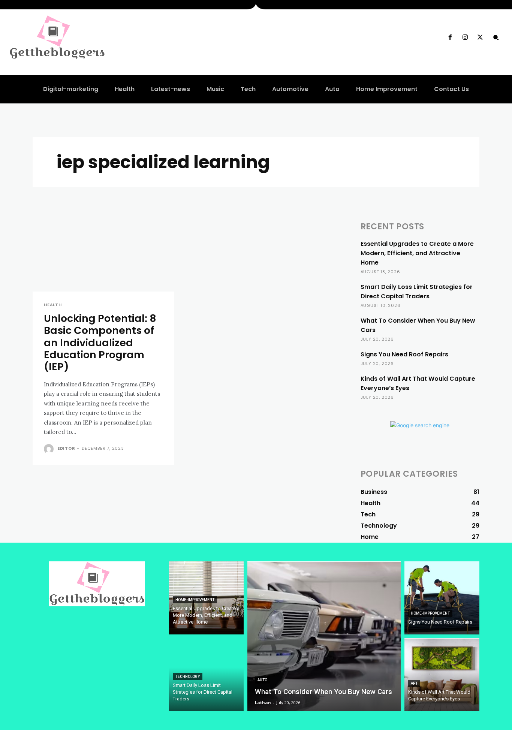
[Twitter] (480, 37)
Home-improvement (194, 600)
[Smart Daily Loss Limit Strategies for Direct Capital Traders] (206, 674)
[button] (496, 37)
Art (414, 683)
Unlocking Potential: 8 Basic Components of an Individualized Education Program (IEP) (100, 342)
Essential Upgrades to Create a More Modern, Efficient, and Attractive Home (417, 253)
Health (53, 305)
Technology (187, 677)
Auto (262, 680)
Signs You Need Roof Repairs (404, 354)
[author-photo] (50, 449)
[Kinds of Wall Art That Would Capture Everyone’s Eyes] (441, 674)
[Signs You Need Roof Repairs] (441, 597)
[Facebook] (449, 37)
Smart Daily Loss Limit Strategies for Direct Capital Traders (417, 292)
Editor (66, 448)
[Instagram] (465, 37)
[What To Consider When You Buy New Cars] (324, 636)
